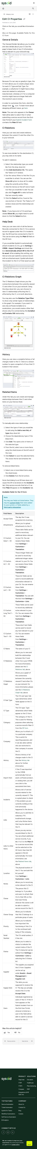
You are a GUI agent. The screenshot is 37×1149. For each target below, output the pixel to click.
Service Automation (7, 1104)
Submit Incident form (24, 120)
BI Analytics (5, 1120)
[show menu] (33, 3)
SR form (25, 728)
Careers (20, 1114)
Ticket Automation (7, 1107)
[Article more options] (33, 14)
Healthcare (30, 1083)
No (19, 1032)
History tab (25, 760)
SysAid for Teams (7, 1110)
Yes (9, 1032)
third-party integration (12, 507)
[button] (10, 1041)
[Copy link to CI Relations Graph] (24, 277)
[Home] (6, 3)
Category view (10, 14)
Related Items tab (24, 861)
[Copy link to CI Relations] (18, 128)
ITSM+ (20, 1086)
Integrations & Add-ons (22, 1093)
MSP (28, 1089)
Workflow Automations (8, 1114)
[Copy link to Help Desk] (15, 222)
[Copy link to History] (13, 354)
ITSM (20, 1083)
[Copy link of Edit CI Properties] (24, 19)
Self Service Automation (9, 1117)
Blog (19, 1110)
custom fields (15, 503)
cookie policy (16, 1144)
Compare (21, 1089)
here (26, 108)
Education (30, 1079)
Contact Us (21, 1107)
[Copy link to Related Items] (20, 392)
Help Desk (21, 1079)
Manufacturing (31, 1086)
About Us (21, 1104)
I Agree (29, 1143)
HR (28, 1092)
